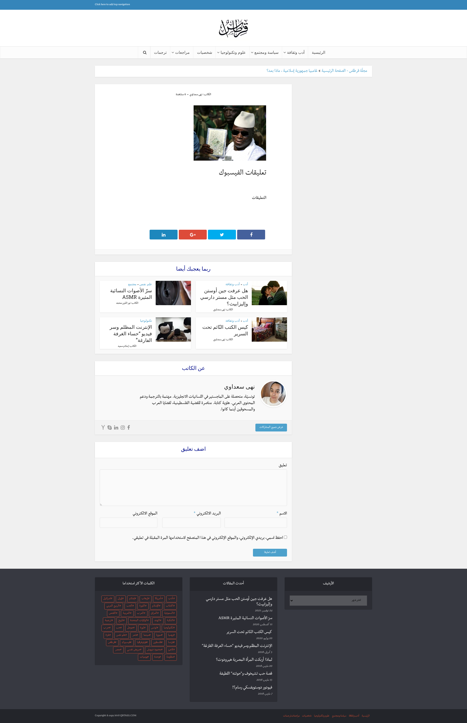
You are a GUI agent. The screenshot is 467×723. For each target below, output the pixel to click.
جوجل (130, 628)
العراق (154, 613)
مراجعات (182, 52)
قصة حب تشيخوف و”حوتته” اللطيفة (245, 674)
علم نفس (145, 284)
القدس (112, 613)
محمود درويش (154, 650)
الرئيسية (318, 52)
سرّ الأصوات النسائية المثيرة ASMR (131, 293)
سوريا (158, 635)
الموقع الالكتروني (145, 514)
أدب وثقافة (296, 52)
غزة (107, 635)
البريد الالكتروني (207, 514)
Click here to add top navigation (112, 4)
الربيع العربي (112, 606)
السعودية (168, 613)
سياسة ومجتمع (266, 52)
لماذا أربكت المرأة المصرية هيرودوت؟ (244, 660)
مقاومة (169, 657)
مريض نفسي (133, 650)
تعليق (283, 465)
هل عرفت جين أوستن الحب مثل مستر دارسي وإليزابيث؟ (224, 297)
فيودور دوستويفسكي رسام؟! (252, 688)
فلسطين (157, 642)
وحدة (157, 657)
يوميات (143, 657)
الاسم (282, 514)
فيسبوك (126, 642)
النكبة (170, 620)
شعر (134, 635)
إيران (120, 599)
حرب (106, 628)
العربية (126, 613)
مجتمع (132, 284)
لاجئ (170, 650)
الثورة (142, 606)
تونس (154, 628)
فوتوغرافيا (141, 642)
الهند (157, 620)
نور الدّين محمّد (123, 303)
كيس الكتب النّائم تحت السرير (249, 632)
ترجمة (108, 620)
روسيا (170, 635)
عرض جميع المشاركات (271, 427)
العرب (140, 613)
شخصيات (204, 52)
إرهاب (145, 599)
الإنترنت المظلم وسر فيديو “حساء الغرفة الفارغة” (131, 333)
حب (118, 628)
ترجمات (160, 52)
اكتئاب (169, 606)
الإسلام (155, 606)
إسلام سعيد (123, 346)
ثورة (142, 628)
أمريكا (158, 599)
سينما (146, 635)
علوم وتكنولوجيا (233, 52)
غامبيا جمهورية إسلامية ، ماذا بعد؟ (292, 71)
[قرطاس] (233, 28)
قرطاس (111, 642)
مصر (117, 650)
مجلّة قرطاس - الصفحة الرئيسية (344, 71)
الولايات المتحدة (138, 620)
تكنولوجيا (146, 320)
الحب (129, 606)
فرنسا (170, 642)
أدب (245, 284)
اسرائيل (107, 599)
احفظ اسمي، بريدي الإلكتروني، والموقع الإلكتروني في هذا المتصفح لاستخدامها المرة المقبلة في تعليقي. (207, 538)
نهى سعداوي (195, 95)
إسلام (132, 599)
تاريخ (120, 620)
